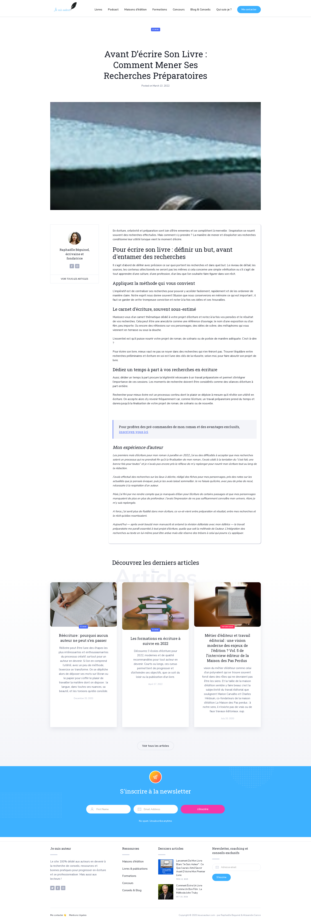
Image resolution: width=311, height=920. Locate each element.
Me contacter (249, 9)
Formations (159, 9)
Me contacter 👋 (58, 915)
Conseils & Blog (131, 890)
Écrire (155, 30)
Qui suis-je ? (224, 9)
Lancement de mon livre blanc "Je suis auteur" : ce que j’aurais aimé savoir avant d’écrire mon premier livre (190, 868)
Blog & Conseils (200, 9)
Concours (179, 9)
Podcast (113, 9)
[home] (65, 9)
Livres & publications (135, 869)
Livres (98, 9)
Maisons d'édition (135, 9)
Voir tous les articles (74, 278)
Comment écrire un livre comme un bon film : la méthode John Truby (189, 889)
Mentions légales (78, 915)
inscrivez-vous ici (133, 432)
